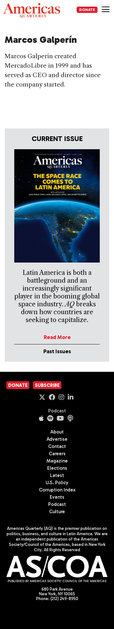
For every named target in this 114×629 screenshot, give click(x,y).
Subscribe (47, 385)
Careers (57, 453)
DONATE (87, 10)
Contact (57, 446)
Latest (57, 475)
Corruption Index (57, 490)
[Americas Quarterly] (31, 10)
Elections (57, 468)
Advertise (57, 439)
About (57, 432)
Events (57, 497)
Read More (57, 337)
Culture (57, 511)
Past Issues (57, 351)
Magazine (57, 461)
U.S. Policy (57, 482)
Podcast (57, 411)
